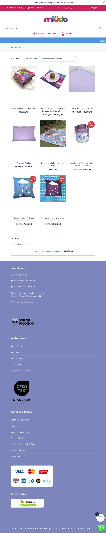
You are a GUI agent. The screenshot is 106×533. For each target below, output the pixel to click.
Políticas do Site (18, 438)
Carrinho (69, 34)
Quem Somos (17, 426)
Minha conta (53, 34)
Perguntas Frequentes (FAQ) (23, 444)
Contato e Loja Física (20, 420)
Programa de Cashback (21, 371)
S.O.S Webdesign (82, 528)
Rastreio (40, 34)
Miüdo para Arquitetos (20, 432)
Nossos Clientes (18, 450)
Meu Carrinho (17, 358)
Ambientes (15, 456)
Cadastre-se (16, 364)
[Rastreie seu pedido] (34, 33)
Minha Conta (16, 346)
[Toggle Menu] (102, 40)
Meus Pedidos (17, 352)
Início (13, 47)
